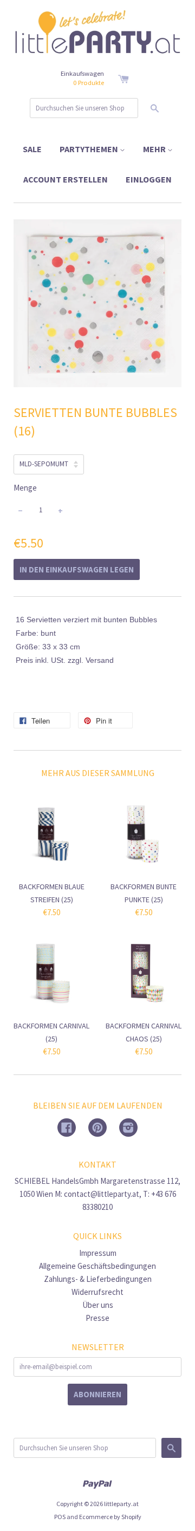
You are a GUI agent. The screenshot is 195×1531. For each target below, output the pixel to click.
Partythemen (90, 149)
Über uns (97, 1305)
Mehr (155, 149)
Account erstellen (65, 179)
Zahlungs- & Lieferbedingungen (98, 1279)
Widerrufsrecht (97, 1292)
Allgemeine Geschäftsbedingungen (97, 1266)
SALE (32, 149)
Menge (25, 488)
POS (60, 1517)
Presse (97, 1318)
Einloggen (149, 179)
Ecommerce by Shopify (110, 1517)
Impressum (97, 1253)
